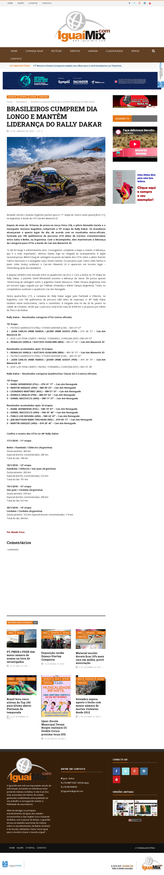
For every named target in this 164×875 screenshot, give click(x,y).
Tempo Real (43, 97)
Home (10, 3)
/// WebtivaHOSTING (145, 847)
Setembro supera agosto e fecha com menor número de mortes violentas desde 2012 (88, 705)
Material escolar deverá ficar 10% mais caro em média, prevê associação (90, 658)
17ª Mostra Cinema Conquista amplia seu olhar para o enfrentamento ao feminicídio (78, 65)
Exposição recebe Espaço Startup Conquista (52, 656)
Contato (46, 3)
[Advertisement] (56, 587)
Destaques (12, 97)
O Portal (33, 3)
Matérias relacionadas (20, 622)
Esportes (23, 97)
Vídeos (135, 50)
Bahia (45, 633)
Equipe (21, 3)
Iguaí (57, 679)
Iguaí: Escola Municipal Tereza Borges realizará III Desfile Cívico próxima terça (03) (54, 727)
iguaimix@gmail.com (73, 791)
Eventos (75, 50)
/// (35, 622)
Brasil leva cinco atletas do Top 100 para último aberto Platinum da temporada (19, 705)
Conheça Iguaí (34, 50)
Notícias (56, 50)
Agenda (93, 50)
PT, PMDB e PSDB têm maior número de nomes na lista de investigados (21, 656)
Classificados (114, 50)
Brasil (11, 633)
